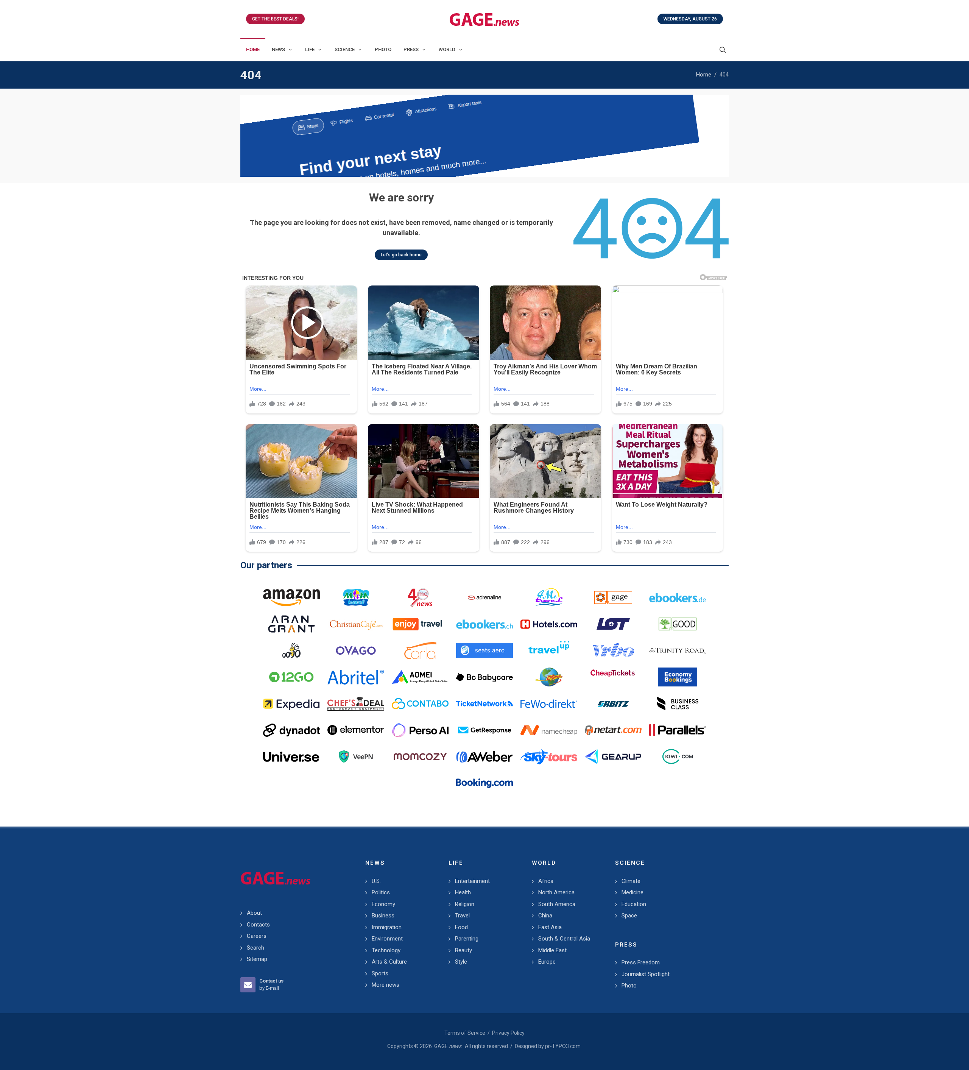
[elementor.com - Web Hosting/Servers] (355, 730)
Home (703, 75)
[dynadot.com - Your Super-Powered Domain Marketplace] (291, 730)
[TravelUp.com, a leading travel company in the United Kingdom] (548, 650)
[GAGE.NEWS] (484, 19)
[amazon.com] (291, 597)
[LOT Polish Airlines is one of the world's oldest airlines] (613, 624)
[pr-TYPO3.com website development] (613, 597)
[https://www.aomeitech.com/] (420, 677)
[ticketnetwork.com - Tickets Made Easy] (484, 703)
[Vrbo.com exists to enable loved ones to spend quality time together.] (613, 650)
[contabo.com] (420, 703)
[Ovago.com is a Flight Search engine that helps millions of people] (355, 650)
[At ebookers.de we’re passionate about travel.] (677, 597)
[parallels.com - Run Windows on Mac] (677, 730)
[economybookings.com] (677, 677)
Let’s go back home (401, 254)
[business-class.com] (677, 703)
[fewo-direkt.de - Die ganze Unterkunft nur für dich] (548, 703)
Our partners (266, 565)
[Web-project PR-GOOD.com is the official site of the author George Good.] (677, 624)
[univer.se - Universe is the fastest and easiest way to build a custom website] (291, 756)
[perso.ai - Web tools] (420, 730)
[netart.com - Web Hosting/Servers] (613, 730)
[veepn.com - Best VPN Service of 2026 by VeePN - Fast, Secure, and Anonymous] (355, 756)
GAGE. (447, 1046)
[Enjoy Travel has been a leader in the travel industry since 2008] (420, 624)
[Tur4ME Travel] (548, 597)
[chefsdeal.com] (355, 703)
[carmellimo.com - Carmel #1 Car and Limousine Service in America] (548, 677)
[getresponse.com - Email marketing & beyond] (484, 730)
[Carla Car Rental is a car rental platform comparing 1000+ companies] (420, 650)
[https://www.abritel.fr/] (355, 677)
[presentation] (247, 136)
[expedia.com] (291, 703)
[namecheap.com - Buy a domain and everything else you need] (548, 730)
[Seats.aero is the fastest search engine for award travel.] (484, 650)
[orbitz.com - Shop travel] (613, 703)
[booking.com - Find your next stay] (484, 136)
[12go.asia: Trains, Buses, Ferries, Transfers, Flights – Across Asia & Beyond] (291, 677)
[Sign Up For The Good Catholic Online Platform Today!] (677, 650)
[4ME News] (420, 597)
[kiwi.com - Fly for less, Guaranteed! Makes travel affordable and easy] (677, 756)
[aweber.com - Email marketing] (484, 756)
